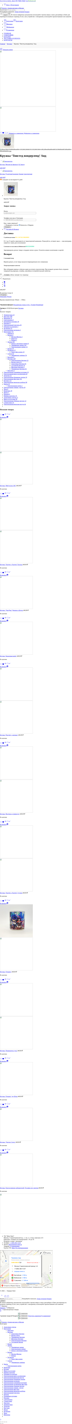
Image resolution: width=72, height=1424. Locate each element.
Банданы (11, 357)
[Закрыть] (0, 310)
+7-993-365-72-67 (15, 1243)
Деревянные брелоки (19, 369)
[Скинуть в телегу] (4, 282)
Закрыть (3, 1308)
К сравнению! (46, 1316)
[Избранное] (2, 133)
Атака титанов (19, 12)
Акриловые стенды (11, 397)
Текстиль (7, 1403)
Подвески (12, 350)
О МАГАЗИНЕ (8, 35)
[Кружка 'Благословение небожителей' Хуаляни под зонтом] (36, 1170)
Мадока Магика (16, 337)
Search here (3, 10)
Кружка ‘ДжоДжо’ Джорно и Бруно (11, 610)
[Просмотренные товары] (8, 1297)
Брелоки (11, 359)
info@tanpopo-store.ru (15, 1244)
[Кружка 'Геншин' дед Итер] (36, 1078)
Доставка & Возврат (12, 229)
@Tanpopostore (15, 1246)
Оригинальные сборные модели (15, 401)
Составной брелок (18, 365)
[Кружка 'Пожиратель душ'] (36, 1016)
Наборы (11, 333)
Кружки (9, 44)
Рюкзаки (7, 323)
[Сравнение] (8, 415)
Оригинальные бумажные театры (15, 377)
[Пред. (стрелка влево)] (1, 1423)
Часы (6, 389)
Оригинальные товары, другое (14, 387)
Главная (2, 44)
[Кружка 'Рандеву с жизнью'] (36, 701)
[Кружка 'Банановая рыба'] (36, 638)
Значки (11, 342)
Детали (9, 296)
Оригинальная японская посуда (15, 404)
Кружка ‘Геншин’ (6, 972)
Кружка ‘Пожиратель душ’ (8, 1051)
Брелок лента (16, 362)
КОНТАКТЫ (8, 40)
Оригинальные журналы (12, 330)
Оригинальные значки (19, 347)
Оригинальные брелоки (19, 360)
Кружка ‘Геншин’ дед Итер (9, 1096)
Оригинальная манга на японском (15, 374)
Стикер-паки (9, 402)
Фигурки (8, 316)
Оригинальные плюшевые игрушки (16, 372)
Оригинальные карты (15, 386)
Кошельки (8, 391)
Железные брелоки (17, 367)
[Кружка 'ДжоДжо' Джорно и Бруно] (36, 592)
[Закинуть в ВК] (4, 286)
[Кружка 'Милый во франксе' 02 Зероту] (1, 161)
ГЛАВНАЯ (7, 33)
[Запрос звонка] (5, 1297)
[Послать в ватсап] (4, 284)
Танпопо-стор (3, 0)
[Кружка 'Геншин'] (36, 937)
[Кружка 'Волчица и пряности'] (36, 779)
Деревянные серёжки (19, 355)
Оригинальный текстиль (12, 325)
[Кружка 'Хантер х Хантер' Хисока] (36, 530)
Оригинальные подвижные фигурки (15, 1384)
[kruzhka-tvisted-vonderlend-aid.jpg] (28, 131)
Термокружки (9, 315)
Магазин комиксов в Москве (7, 3)
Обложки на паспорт (11, 327)
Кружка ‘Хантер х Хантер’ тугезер (11, 893)
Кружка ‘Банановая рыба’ (8, 656)
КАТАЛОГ (7, 36)
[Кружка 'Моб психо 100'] (36, 451)
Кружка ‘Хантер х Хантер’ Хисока (11, 564)
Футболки (8, 328)
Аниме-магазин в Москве (6, 2)
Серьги (11, 354)
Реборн (14, 340)
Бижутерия (8, 332)
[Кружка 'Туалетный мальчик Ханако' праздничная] (1, 171)
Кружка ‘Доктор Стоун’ (8, 1142)
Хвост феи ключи (17, 352)
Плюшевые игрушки (11, 321)
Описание (3, 296)
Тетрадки (8, 375)
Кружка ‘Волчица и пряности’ (10, 814)
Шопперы (8, 318)
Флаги (6, 392)
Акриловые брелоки (18, 364)
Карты (7, 384)
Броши (11, 348)
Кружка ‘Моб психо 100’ (8, 485)
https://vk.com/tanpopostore (20, 1248)
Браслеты (11, 370)
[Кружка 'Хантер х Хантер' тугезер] (36, 858)
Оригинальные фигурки (13, 379)
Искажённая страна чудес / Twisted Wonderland (28, 305)
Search (6, 15)
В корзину (3, 295)
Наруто (14, 338)
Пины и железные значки (20, 343)
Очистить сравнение (34, 1316)
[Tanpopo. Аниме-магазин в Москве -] (12, 8)
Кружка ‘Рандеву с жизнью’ (9, 735)
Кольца (10, 335)
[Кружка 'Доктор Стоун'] (36, 1124)
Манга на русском (10, 399)
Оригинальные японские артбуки (15, 382)
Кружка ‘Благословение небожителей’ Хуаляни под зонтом (19, 1188)
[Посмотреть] (5, 415)
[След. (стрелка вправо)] (2, 1423)
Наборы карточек (10, 396)
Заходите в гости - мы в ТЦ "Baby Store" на (18, 1)
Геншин (26, 12)
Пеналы (7, 394)
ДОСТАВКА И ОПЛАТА (12, 38)
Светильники (9, 320)
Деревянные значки (18, 345)
